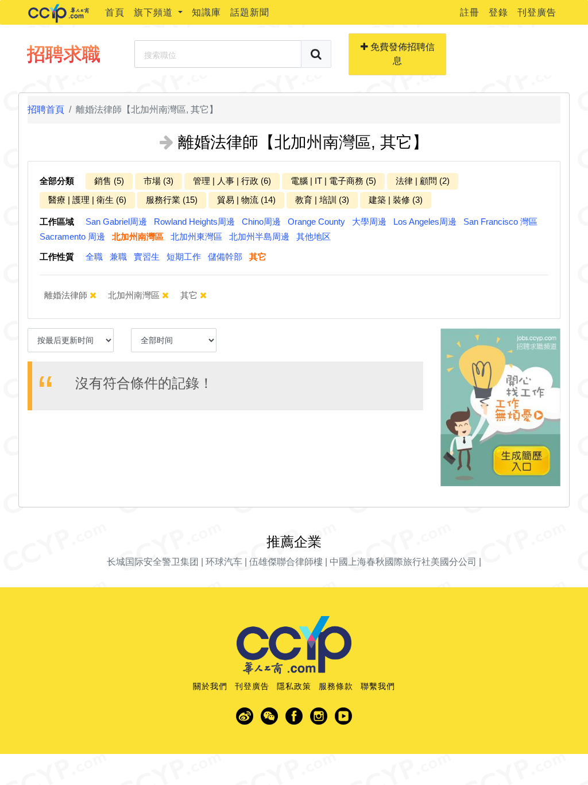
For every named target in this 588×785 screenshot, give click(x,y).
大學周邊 (369, 221)
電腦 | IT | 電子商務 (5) (333, 181)
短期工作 (184, 256)
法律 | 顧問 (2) (423, 181)
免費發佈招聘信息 (401, 54)
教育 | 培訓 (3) (322, 200)
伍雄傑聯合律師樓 (286, 562)
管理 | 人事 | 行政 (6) (232, 181)
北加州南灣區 (138, 236)
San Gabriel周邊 (116, 221)
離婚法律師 (67, 295)
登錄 (498, 12)
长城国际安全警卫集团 (153, 562)
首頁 (115, 12)
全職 (94, 256)
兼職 (118, 256)
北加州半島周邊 (259, 236)
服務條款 (336, 686)
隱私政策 (294, 686)
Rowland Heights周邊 (194, 221)
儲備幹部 (225, 256)
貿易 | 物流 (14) (246, 200)
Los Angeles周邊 (425, 221)
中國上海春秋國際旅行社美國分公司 (403, 562)
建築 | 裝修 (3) (396, 200)
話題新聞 (249, 12)
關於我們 (210, 686)
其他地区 (313, 236)
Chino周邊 (261, 221)
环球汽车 (224, 562)
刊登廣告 (536, 12)
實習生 (147, 256)
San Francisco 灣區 (500, 221)
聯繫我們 (378, 686)
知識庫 (206, 12)
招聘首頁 (46, 109)
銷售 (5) (109, 181)
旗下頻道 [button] (155, 12)
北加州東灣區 (196, 236)
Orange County (316, 221)
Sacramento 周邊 (72, 236)
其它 (257, 256)
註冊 (469, 12)
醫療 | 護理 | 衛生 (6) (87, 200)
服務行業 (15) (172, 200)
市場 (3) (158, 181)
